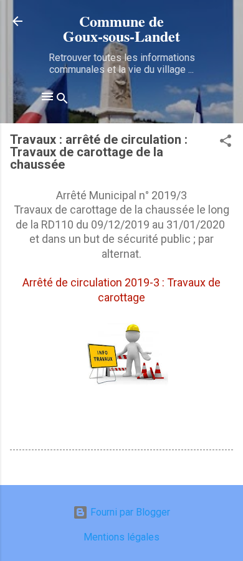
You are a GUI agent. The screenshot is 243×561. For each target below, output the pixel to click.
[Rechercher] (62, 101)
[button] (225, 143)
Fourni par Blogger (129, 512)
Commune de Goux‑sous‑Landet (121, 28)
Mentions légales (121, 537)
